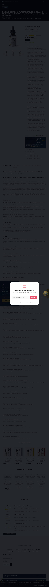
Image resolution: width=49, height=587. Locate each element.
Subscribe (33, 297)
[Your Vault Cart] (46, 293)
